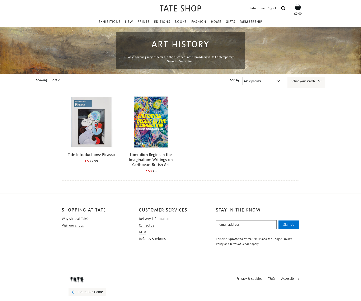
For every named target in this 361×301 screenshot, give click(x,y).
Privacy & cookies (249, 279)
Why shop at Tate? (75, 219)
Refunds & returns (152, 239)
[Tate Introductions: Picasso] (91, 123)
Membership (251, 22)
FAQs (142, 232)
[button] (283, 9)
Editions (162, 22)
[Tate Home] (95, 280)
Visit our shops (73, 225)
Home (216, 22)
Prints (143, 22)
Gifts (230, 22)
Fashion (198, 22)
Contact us (146, 225)
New (129, 22)
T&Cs (271, 279)
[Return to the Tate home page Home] (180, 9)
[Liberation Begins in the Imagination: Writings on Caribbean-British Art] (150, 123)
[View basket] (298, 7)
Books (181, 22)
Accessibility (290, 279)
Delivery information (154, 219)
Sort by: (235, 80)
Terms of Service (240, 244)
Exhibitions (110, 22)
